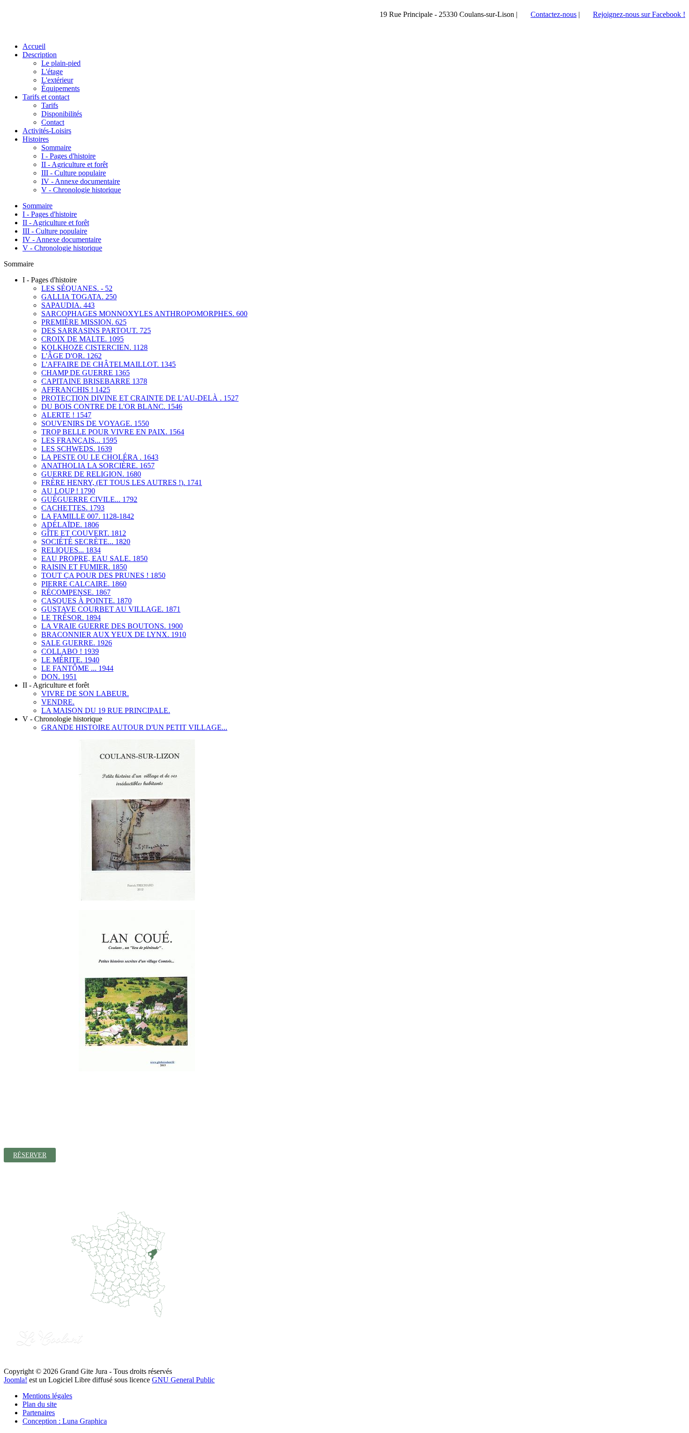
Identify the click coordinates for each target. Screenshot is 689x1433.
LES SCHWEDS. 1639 (76, 449)
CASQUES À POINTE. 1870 (86, 601)
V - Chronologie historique (62, 248)
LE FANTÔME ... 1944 (77, 668)
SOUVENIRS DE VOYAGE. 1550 (95, 423)
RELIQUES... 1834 (71, 550)
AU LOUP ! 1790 (68, 491)
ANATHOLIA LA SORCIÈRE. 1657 (98, 466)
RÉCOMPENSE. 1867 (76, 592)
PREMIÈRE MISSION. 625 (84, 322)
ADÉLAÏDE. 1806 (70, 525)
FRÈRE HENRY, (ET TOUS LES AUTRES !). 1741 (121, 482)
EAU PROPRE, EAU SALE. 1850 (94, 558)
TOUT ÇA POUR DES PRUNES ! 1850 (103, 575)
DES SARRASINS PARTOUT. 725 (96, 330)
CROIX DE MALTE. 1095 (82, 339)
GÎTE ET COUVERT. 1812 (83, 533)
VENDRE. (58, 702)
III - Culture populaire (54, 231)
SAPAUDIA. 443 (68, 305)
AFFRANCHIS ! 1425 (75, 390)
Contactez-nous (554, 14)
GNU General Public (183, 1380)
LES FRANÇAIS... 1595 (79, 440)
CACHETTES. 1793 (73, 508)
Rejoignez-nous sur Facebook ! (639, 14)
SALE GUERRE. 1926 (76, 643)
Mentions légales (47, 1396)
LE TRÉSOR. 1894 (71, 618)
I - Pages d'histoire (49, 214)
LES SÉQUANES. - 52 (76, 288)
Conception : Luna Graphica (64, 1421)
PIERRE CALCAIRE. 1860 (84, 584)
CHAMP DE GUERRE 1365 (85, 373)
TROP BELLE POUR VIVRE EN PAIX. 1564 (112, 432)
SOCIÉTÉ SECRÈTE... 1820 (85, 542)
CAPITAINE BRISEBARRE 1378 (94, 381)
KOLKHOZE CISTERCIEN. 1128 (94, 347)
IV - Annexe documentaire (61, 239)
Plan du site (39, 1404)
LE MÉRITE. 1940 (70, 660)
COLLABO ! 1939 (70, 651)
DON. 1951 (59, 677)
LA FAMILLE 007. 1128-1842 (87, 516)
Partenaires (38, 1413)
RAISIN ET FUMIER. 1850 (84, 567)
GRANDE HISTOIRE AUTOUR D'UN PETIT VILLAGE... (134, 727)
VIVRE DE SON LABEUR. (85, 694)
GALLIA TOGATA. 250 (79, 297)
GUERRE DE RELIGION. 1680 (91, 474)
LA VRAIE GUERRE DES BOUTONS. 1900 (112, 626)
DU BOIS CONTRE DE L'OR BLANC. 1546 (111, 406)
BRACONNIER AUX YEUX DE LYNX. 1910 (113, 634)
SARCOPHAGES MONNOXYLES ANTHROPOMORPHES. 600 (144, 314)
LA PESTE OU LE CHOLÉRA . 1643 (99, 457)
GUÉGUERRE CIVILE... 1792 (89, 499)
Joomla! (15, 1380)
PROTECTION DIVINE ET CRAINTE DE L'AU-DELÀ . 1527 (140, 398)
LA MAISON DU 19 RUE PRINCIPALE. (105, 710)
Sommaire (37, 206)
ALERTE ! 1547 (66, 415)
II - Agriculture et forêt (55, 223)
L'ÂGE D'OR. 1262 (71, 356)
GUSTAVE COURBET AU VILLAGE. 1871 (110, 609)
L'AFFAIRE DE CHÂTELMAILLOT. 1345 (108, 364)
